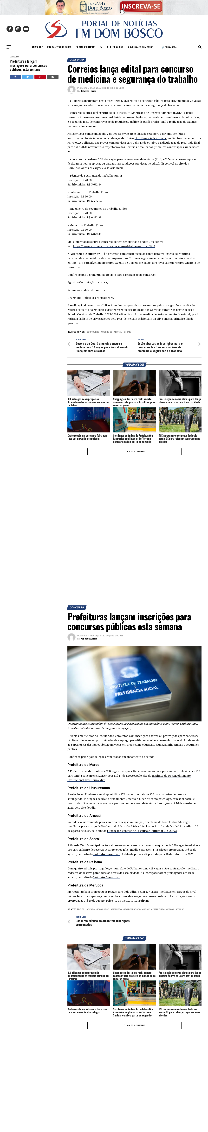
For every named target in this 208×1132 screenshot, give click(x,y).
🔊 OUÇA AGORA (169, 47)
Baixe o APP (37, 47)
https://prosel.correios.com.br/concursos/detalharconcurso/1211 (114, 246)
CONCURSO (93, 332)
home (128, 332)
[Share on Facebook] (15, 77)
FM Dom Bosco (133, 909)
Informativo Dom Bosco (59, 47)
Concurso (15, 57)
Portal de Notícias (85, 47)
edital (118, 332)
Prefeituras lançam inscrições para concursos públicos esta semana (28, 65)
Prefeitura (158, 909)
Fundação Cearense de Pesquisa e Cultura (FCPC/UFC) (142, 831)
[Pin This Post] (40, 77)
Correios (107, 332)
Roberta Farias (88, 91)
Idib (92, 807)
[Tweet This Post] (28, 77)
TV (101, 47)
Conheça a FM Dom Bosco (140, 47)
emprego (117, 909)
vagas (180, 909)
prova (171, 909)
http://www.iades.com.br (150, 138)
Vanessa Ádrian (88, 638)
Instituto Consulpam (106, 854)
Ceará (91, 909)
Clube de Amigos (115, 47)
